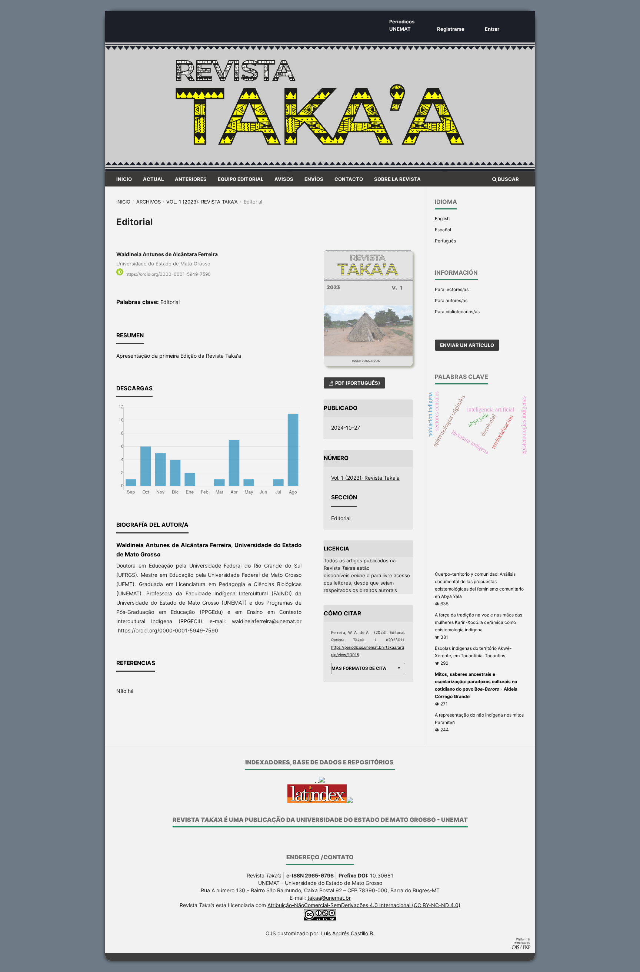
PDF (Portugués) (357, 383)
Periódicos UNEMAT (401, 25)
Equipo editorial (240, 179)
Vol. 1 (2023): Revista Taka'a (202, 202)
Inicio (124, 179)
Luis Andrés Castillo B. (347, 933)
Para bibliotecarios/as (457, 311)
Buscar (508, 179)
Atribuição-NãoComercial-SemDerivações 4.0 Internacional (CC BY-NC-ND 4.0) (363, 905)
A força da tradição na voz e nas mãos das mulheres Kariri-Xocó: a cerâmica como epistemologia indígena (478, 622)
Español (443, 229)
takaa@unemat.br (329, 898)
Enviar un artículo (467, 345)
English (442, 218)
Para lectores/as (452, 289)
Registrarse (450, 29)
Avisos (283, 179)
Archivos (148, 202)
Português (445, 241)
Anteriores (191, 179)
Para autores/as (451, 300)
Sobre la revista (397, 179)
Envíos (313, 179)
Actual (153, 179)
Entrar (492, 29)
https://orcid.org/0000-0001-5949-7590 (168, 274)
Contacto (348, 179)
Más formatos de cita (358, 668)
